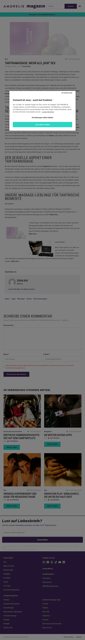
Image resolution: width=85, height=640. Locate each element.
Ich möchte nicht (67, 93)
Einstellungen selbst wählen (42, 117)
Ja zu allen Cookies (42, 124)
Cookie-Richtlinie (48, 112)
